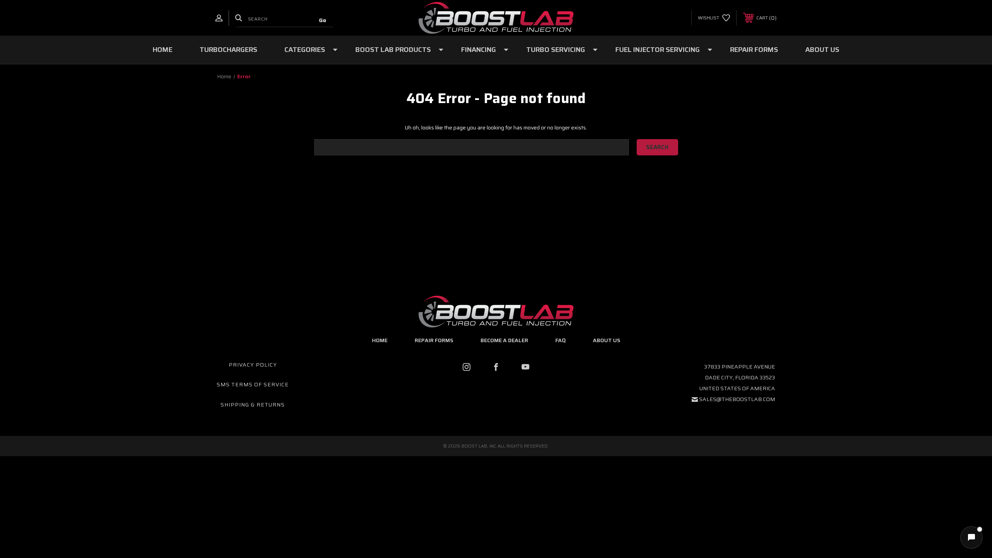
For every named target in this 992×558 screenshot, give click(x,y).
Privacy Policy (253, 364)
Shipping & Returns (252, 404)
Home (162, 49)
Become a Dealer (504, 340)
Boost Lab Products (393, 49)
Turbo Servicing (555, 49)
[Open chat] (971, 537)
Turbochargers (228, 49)
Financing (478, 49)
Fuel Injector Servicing (657, 49)
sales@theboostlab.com (737, 399)
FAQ (560, 340)
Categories (304, 49)
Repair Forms (754, 49)
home (380, 340)
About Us (822, 49)
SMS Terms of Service (253, 384)
